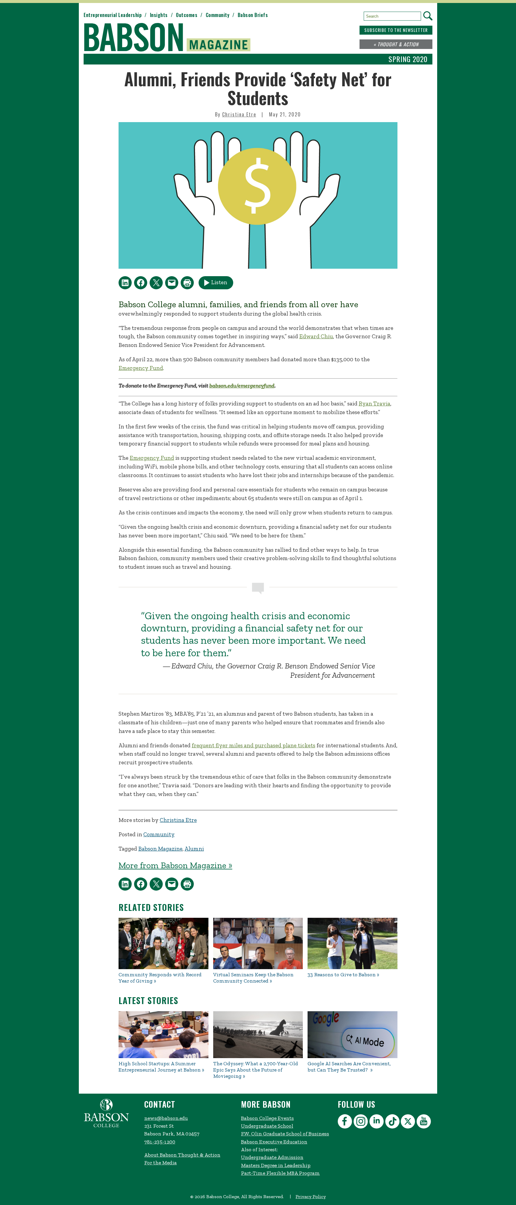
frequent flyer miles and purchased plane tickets (253, 745)
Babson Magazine (160, 848)
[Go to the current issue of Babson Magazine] (171, 37)
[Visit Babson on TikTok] (393, 1122)
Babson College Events (267, 1118)
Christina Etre (239, 114)
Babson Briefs (253, 15)
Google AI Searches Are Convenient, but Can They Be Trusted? (349, 1066)
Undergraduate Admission (272, 1157)
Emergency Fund (141, 368)
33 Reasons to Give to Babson (342, 975)
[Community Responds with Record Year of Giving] (163, 943)
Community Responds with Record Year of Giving (160, 978)
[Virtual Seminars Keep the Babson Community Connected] (258, 943)
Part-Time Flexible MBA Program (280, 1173)
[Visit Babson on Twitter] (409, 1122)
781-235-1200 (159, 1141)
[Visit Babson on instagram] (361, 1122)
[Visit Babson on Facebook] (346, 1122)
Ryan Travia (374, 403)
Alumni (194, 848)
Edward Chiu (316, 336)
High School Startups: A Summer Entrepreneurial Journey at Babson (160, 1066)
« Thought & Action (396, 44)
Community (218, 15)
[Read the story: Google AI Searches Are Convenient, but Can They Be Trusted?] (352, 1034)
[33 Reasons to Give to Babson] (352, 943)
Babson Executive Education (274, 1141)
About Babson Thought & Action (182, 1155)
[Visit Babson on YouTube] (424, 1122)
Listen (219, 282)
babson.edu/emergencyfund (241, 385)
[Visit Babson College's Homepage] (106, 1126)
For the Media (160, 1162)
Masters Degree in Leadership (276, 1165)
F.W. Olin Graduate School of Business (285, 1133)
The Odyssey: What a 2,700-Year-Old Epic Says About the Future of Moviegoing (255, 1069)
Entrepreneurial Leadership (113, 15)
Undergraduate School (267, 1126)
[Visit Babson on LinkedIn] (377, 1122)
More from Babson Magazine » (175, 865)
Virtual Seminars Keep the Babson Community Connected (253, 978)
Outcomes (186, 15)
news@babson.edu (166, 1118)
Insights (159, 15)
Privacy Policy (311, 1196)
